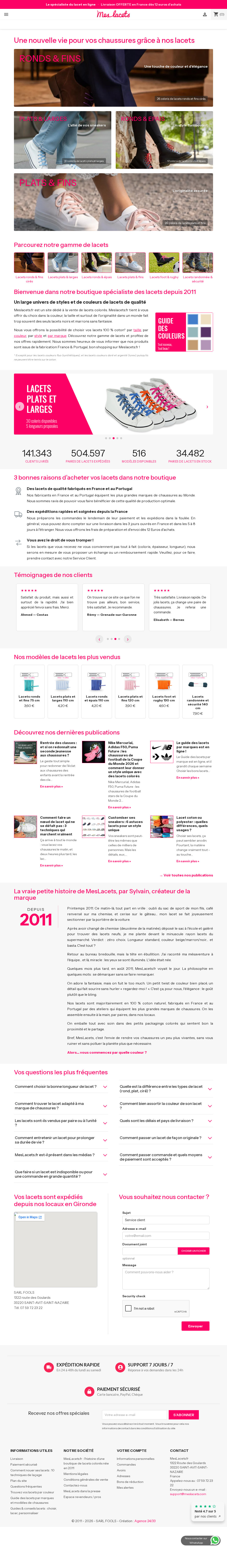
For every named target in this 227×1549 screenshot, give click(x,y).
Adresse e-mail (134, 1229)
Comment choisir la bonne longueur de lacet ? (56, 1086)
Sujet (126, 1213)
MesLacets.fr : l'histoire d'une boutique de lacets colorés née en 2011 (86, 1463)
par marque (57, 335)
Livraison (16, 1459)
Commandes (126, 1464)
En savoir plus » (51, 786)
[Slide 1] (106, 438)
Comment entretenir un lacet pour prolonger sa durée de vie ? (55, 1140)
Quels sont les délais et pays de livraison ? (157, 1120)
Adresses (123, 1476)
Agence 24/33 (145, 1521)
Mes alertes (125, 1488)
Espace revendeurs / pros (82, 1497)
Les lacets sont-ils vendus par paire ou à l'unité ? (55, 1122)
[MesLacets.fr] (113, 14)
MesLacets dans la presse (82, 1491)
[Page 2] (112, 639)
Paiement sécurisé (23, 1464)
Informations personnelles (135, 1459)
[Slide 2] (110, 438)
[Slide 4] (117, 438)
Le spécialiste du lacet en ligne (71, 4)
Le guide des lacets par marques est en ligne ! (192, 747)
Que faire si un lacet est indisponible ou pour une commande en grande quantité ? (54, 1174)
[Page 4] (119, 639)
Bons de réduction (130, 1482)
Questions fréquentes (26, 1486)
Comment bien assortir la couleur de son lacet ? (161, 1105)
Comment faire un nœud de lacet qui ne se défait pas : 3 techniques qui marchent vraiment (57, 825)
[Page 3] (115, 639)
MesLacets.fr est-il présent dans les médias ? (55, 1155)
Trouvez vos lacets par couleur (32, 1492)
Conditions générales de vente (86, 1480)
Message (129, 1265)
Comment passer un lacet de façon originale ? (161, 1138)
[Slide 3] (114, 438)
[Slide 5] (121, 438)
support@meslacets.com (188, 1494)
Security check (133, 1296)
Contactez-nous (75, 1485)
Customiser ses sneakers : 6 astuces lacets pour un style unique (125, 823)
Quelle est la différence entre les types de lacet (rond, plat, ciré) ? (161, 1088)
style (38, 335)
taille (137, 330)
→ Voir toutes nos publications (186, 875)
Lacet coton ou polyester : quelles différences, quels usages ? (192, 823)
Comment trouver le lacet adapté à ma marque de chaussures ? (49, 1105)
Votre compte (132, 1450)
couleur (20, 335)
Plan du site (18, 1481)
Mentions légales (76, 1474)
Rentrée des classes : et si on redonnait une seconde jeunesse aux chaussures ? (58, 749)
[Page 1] (108, 639)
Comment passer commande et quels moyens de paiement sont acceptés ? (161, 1157)
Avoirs (121, 1470)
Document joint (134, 1244)
